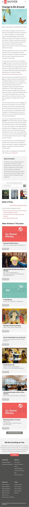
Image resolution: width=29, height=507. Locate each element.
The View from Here (16, 423)
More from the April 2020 (14, 432)
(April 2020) (10, 27)
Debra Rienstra (18, 327)
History (16, 466)
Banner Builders (18, 490)
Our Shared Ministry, (7, 423)
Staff (16, 472)
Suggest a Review (5, 490)
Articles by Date (18, 488)
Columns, (16, 27)
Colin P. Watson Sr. (7, 424)
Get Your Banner (5, 484)
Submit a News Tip (6, 486)
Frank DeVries (20, 301)
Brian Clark (21, 368)
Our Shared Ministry (13, 245)
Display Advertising (6, 462)
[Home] (12, 2)
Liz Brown (24, 27)
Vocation (22, 339)
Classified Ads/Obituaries (7, 464)
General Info (17, 462)
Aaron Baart (6, 340)
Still (15, 301)
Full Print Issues (18, 486)
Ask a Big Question (6, 488)
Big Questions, (17, 339)
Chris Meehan (22, 395)
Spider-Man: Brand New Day (10, 218)
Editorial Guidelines (19, 464)
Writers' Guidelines (19, 474)
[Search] (25, 2)
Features (12, 327)
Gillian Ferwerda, (14, 368)
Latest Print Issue (18, 484)
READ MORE (5, 279)
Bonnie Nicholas (22, 245)
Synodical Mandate (19, 468)
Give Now (14, 454)
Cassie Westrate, (7, 368)
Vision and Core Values (19, 470)
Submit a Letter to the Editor (8, 497)
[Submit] (24, 186)
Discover (20, 27)
